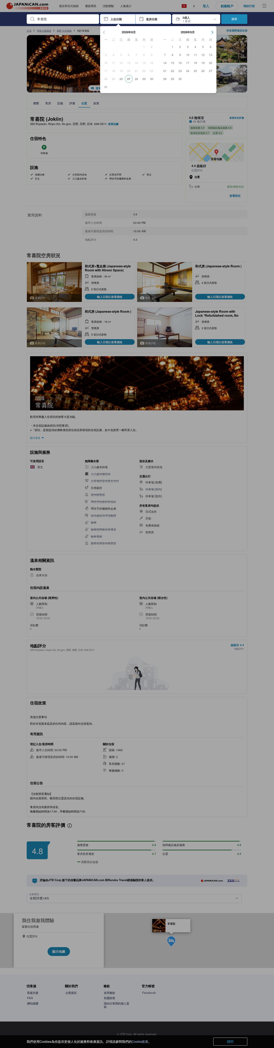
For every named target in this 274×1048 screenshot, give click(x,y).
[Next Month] (212, 32)
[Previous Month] (104, 32)
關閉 (230, 1041)
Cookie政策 (140, 1041)
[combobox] (66, 19)
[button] (118, 19)
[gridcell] (144, 47)
